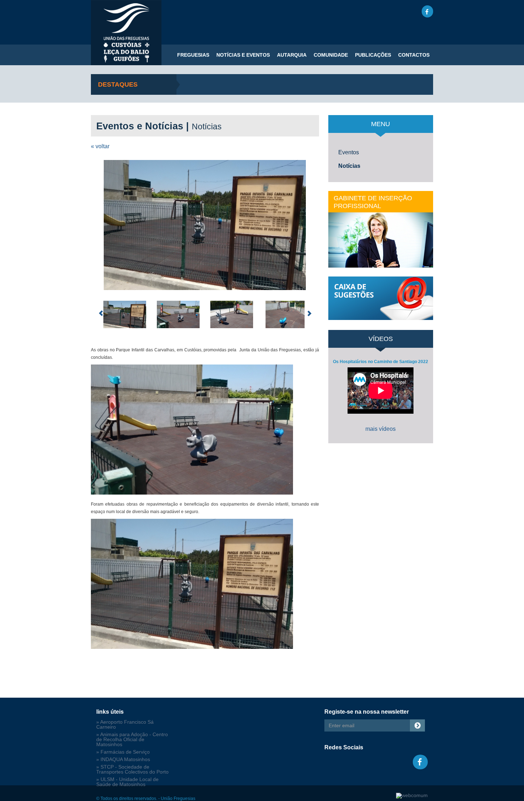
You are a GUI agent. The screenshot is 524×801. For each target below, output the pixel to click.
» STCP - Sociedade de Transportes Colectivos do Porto (132, 769)
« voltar (100, 146)
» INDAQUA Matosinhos (123, 759)
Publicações (373, 55)
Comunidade (331, 55)
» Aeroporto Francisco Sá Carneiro (125, 724)
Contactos (414, 55)
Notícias (349, 166)
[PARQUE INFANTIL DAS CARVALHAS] (205, 225)
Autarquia (292, 55)
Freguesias (193, 55)
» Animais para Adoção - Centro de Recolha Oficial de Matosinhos (132, 739)
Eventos (348, 152)
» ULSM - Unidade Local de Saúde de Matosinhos (127, 782)
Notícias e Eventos (243, 55)
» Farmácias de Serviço (123, 752)
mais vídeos (380, 429)
